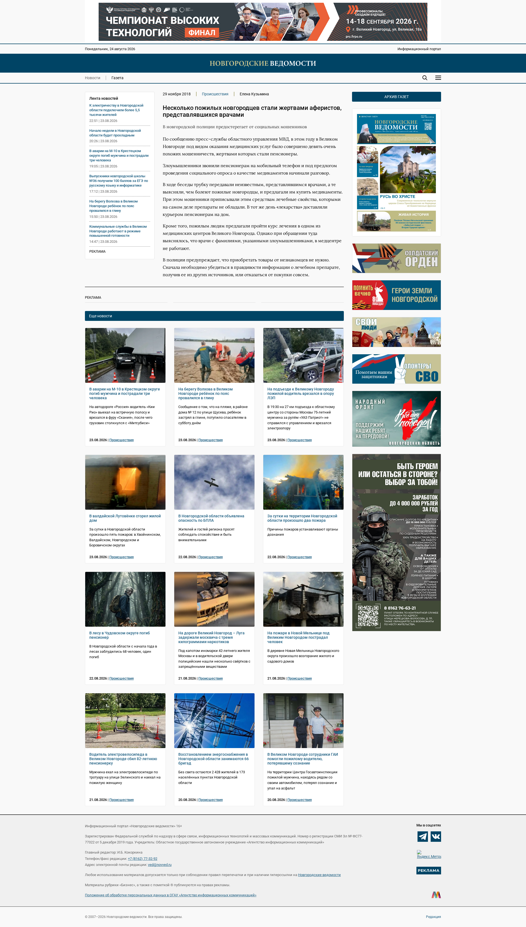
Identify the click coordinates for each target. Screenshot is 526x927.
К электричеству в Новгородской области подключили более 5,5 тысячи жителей (116, 110)
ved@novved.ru (159, 865)
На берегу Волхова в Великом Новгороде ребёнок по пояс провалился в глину (113, 206)
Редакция (433, 917)
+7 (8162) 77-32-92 (142, 859)
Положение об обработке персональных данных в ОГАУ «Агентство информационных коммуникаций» (170, 895)
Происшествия (215, 94)
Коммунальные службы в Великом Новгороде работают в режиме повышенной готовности (118, 231)
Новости (92, 78)
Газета (118, 78)
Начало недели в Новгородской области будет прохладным (115, 133)
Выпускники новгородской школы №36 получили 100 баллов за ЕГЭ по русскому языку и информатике (118, 180)
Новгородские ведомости (319, 875)
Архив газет (396, 97)
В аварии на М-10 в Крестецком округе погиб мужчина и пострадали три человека (118, 155)
